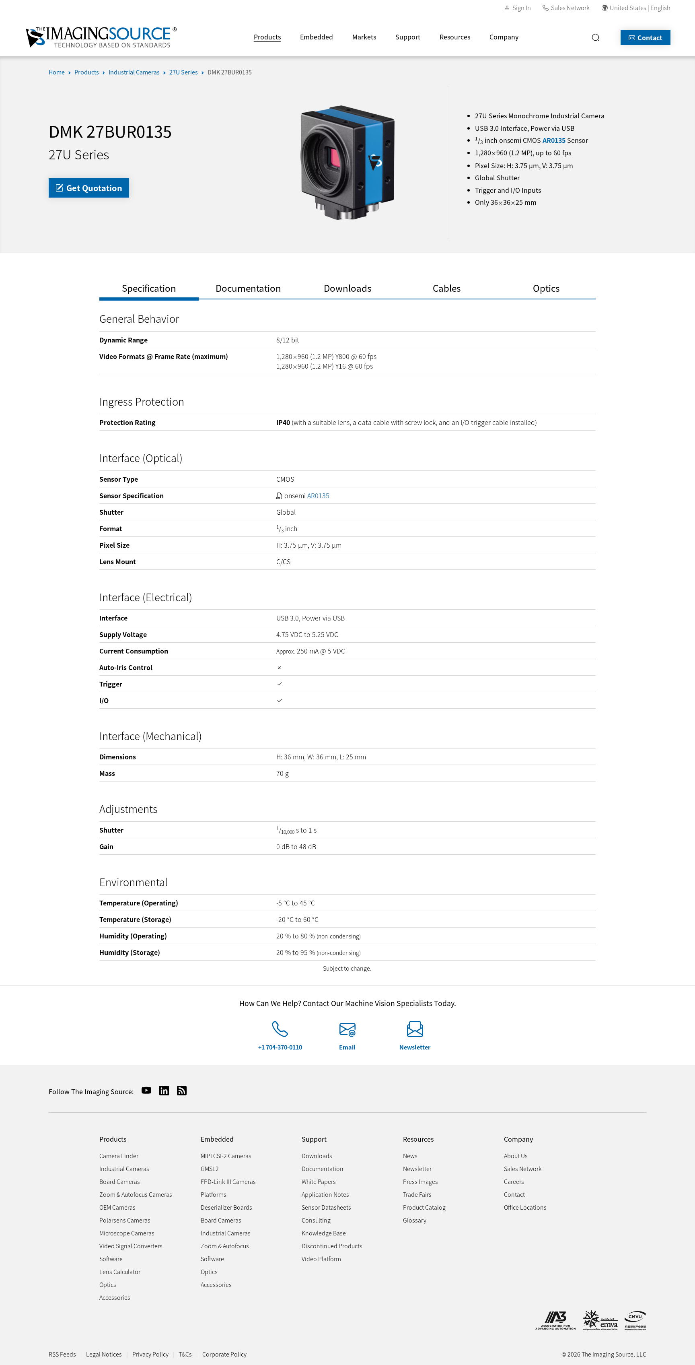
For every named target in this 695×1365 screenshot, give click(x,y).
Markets (364, 36)
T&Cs (185, 1354)
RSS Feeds (62, 1354)
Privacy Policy (150, 1354)
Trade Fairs (417, 1194)
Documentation (322, 1168)
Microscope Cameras (126, 1233)
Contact (649, 37)
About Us (516, 1155)
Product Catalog (424, 1207)
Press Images (420, 1181)
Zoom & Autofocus (225, 1245)
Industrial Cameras (134, 72)
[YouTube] (143, 1090)
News (410, 1155)
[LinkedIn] (161, 1090)
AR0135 (554, 140)
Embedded (316, 36)
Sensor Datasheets (326, 1207)
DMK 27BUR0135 (230, 72)
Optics (107, 1284)
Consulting (316, 1220)
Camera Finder (118, 1155)
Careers (514, 1181)
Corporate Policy (224, 1354)
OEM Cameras (117, 1207)
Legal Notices (104, 1354)
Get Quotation (93, 188)
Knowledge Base (324, 1233)
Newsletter (414, 1047)
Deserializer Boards (226, 1207)
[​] (598, 37)
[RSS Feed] (179, 1090)
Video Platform (321, 1258)
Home (57, 72)
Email (347, 1047)
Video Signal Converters (130, 1245)
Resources (455, 36)
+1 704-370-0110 (280, 1047)
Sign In (521, 7)
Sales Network (570, 7)
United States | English (640, 7)
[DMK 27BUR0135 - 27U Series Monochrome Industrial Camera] (347, 161)
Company (503, 36)
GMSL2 (210, 1168)
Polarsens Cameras (124, 1220)
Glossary (414, 1220)
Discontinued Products (332, 1245)
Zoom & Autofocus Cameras (135, 1194)
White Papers (319, 1181)
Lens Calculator (119, 1271)
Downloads (317, 1155)
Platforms (213, 1194)
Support (407, 36)
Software (111, 1258)
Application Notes (325, 1194)
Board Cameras (119, 1181)
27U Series (183, 72)
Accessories (114, 1297)
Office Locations (525, 1207)
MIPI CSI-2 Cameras (226, 1155)
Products (267, 36)
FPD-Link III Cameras (228, 1181)
